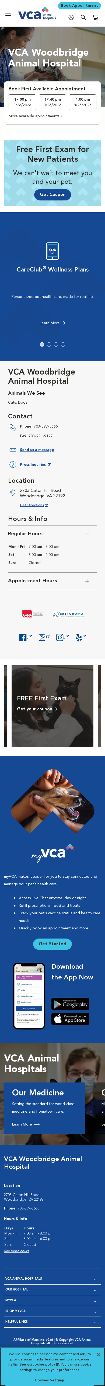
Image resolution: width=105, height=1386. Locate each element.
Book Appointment (79, 6)
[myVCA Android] (72, 1004)
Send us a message (37, 450)
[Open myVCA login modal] (72, 17)
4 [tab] (63, 344)
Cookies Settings (50, 1380)
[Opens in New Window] (25, 637)
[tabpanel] (52, 285)
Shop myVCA (15, 1311)
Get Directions (38, 505)
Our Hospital (16, 1289)
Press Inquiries (35, 465)
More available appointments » (35, 116)
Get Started (52, 944)
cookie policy (46, 1364)
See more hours (16, 1251)
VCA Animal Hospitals (23, 1279)
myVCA (10, 1300)
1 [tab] (42, 344)
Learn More (50, 323)
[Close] (98, 1355)
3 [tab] (56, 344)
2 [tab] (49, 344)
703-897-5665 (46, 426)
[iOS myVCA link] (72, 1019)
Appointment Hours (32, 581)
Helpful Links (16, 1322)
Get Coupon (52, 195)
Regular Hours (25, 534)
